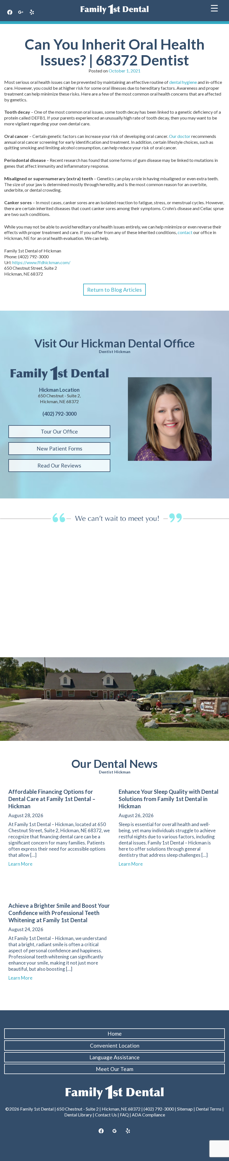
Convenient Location (114, 1045)
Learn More (22, 864)
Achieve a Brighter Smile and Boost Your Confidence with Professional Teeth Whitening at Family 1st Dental (59, 912)
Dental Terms (208, 1108)
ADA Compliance (148, 1114)
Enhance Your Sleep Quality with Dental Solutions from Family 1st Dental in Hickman (168, 798)
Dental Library (78, 1114)
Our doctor (179, 136)
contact (185, 232)
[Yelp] (31, 12)
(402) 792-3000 (159, 1108)
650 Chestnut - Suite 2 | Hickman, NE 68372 (98, 1108)
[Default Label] (128, 1131)
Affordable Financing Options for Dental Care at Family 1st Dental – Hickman (52, 798)
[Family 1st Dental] (114, 9)
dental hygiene (183, 82)
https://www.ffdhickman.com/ (41, 262)
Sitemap (185, 1108)
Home (115, 1033)
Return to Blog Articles (114, 289)
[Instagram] (21, 12)
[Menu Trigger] (214, 7)
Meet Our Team (114, 1069)
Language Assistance (114, 1057)
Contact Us (106, 1114)
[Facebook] (9, 12)
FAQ (124, 1114)
